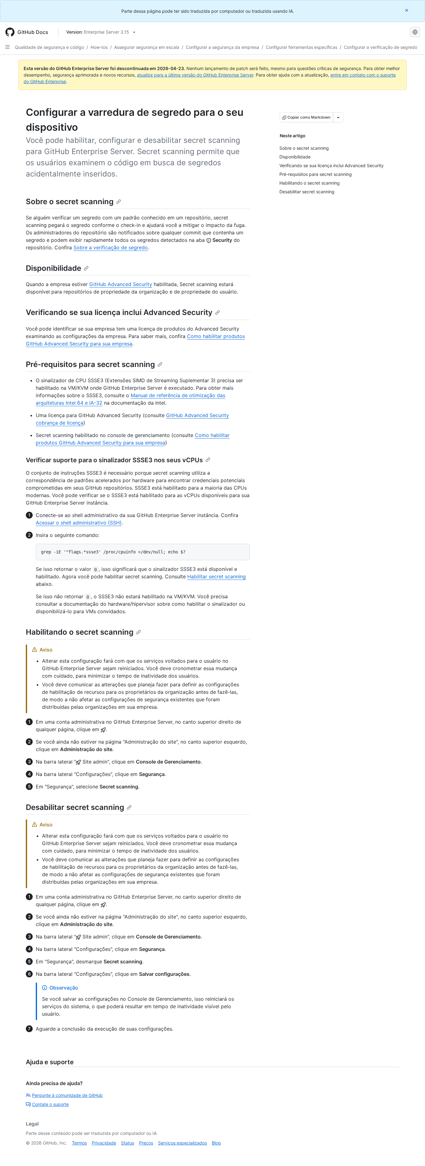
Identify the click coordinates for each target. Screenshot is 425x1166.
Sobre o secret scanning (70, 201)
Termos (79, 1142)
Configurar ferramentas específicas (301, 47)
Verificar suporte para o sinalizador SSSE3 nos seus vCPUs (114, 460)
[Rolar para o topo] (411, 1152)
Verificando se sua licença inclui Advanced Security (119, 312)
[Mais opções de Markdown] (338, 117)
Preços (146, 1142)
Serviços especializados (182, 1142)
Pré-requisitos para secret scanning (90, 364)
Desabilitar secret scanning (75, 807)
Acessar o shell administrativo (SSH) (79, 523)
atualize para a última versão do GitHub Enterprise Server (195, 75)
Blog (216, 1142)
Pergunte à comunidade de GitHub (67, 1095)
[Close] (407, 10)
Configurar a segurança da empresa (222, 47)
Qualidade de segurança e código (49, 47)
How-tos (99, 47)
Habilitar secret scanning (216, 576)
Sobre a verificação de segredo (110, 247)
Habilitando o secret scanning (79, 632)
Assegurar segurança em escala (146, 47)
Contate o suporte (50, 1104)
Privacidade (104, 1142)
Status (127, 1142)
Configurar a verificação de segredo (380, 47)
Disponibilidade (53, 268)
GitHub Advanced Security (120, 284)
